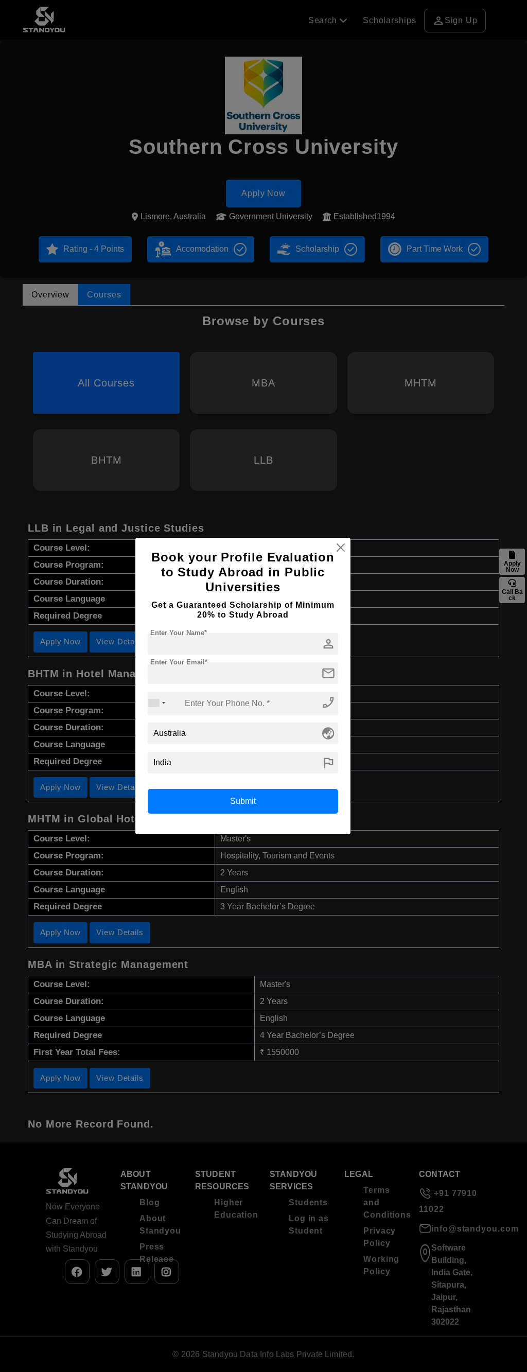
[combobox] (157, 703)
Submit (243, 801)
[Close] (340, 547)
